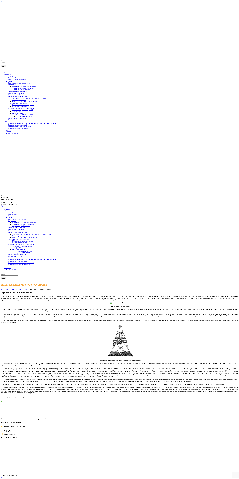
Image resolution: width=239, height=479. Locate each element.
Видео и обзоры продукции (17, 79)
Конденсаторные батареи (16, 95)
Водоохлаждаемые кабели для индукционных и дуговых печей (32, 98)
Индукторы (12, 84)
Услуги (6, 121)
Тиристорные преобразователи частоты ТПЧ (22, 103)
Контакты (7, 132)
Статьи (6, 130)
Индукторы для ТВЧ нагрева (21, 90)
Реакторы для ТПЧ (18, 111)
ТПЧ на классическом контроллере (23, 105)
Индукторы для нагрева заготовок (23, 88)
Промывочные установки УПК (18, 118)
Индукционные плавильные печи (19, 83)
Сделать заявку (5, 206)
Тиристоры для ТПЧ (18, 113)
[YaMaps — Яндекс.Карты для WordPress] (119, 471)
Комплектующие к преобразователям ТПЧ (21, 108)
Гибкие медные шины (19, 100)
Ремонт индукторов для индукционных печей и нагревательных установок (32, 123)
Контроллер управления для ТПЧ (22, 110)
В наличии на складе (11, 133)
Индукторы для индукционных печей (24, 86)
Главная (7, 73)
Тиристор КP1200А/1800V (24, 116)
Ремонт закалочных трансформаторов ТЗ (21, 126)
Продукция (8, 81)
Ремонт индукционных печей (17, 125)
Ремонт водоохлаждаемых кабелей (19, 128)
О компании (8, 74)
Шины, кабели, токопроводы (17, 96)
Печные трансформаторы (16, 93)
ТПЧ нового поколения (19, 106)
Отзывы (10, 76)
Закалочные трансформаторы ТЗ (18, 91)
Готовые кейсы (13, 78)
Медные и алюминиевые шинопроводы (24, 101)
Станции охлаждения (15, 120)
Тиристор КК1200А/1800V (24, 115)
